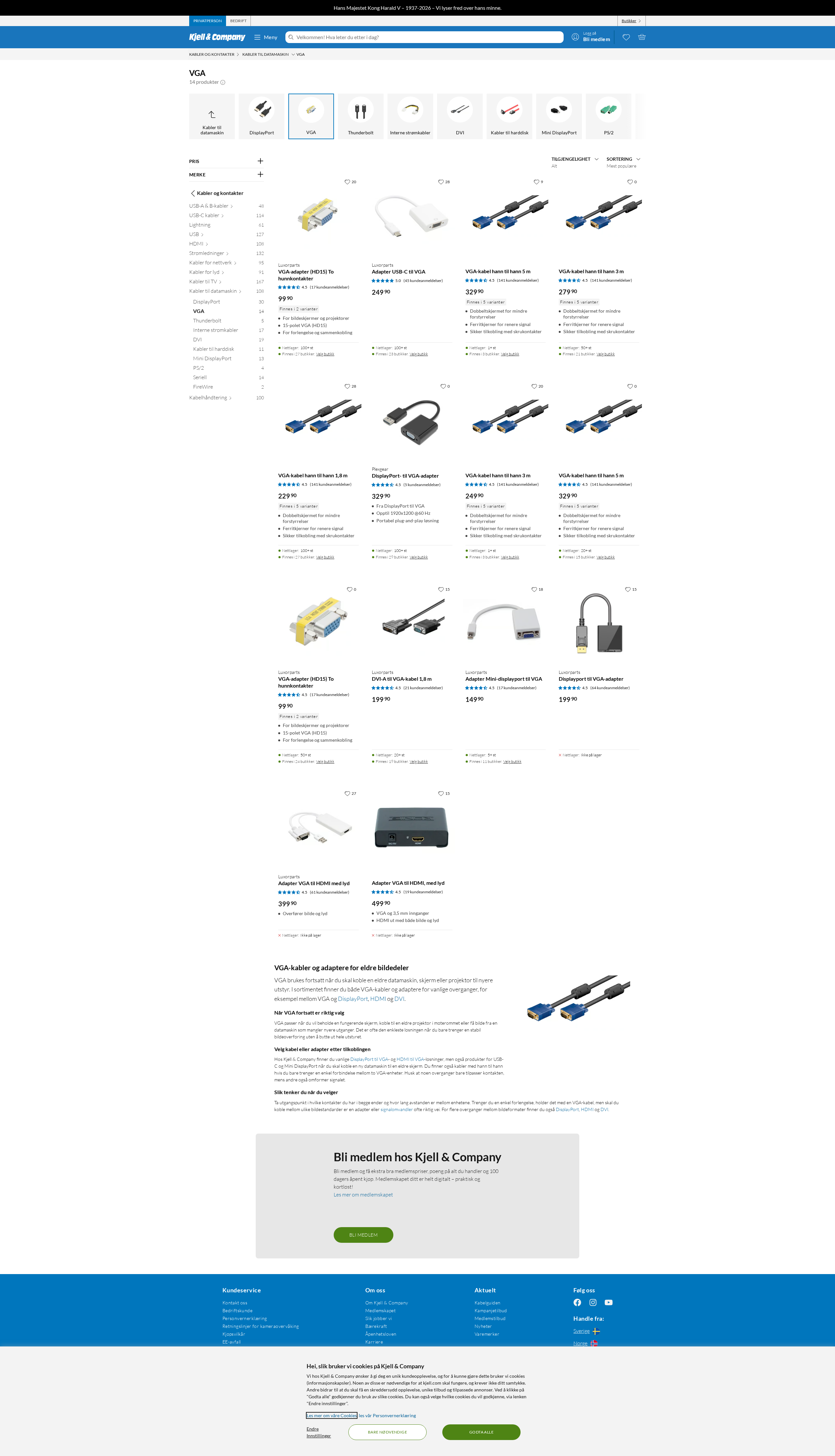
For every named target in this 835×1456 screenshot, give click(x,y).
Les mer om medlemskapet (363, 1194)
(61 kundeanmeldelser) (329, 892)
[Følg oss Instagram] (593, 1303)
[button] (223, 82)
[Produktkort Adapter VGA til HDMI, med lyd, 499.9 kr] (412, 827)
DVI (399, 998)
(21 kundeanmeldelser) (423, 687)
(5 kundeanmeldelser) (422, 484)
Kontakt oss (235, 1302)
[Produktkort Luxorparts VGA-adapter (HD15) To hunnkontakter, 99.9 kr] (318, 216)
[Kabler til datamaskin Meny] (293, 54)
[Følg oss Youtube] (609, 1303)
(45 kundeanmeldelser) (423, 280)
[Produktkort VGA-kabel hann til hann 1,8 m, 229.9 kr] (318, 420)
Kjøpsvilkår (234, 1334)
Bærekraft (376, 1326)
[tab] (207, 21)
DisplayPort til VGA (369, 1059)
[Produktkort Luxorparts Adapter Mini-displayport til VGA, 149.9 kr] (506, 623)
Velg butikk (325, 353)
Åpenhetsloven (380, 1334)
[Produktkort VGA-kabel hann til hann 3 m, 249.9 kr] (506, 420)
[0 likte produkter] (626, 37)
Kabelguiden (488, 1302)
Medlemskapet (380, 1310)
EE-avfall (231, 1342)
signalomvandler (397, 1109)
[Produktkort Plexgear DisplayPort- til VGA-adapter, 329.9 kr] (412, 420)
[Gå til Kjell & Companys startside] (219, 37)
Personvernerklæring (244, 1318)
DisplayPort (353, 998)
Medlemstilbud (490, 1318)
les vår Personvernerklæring (387, 1415)
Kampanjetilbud (491, 1310)
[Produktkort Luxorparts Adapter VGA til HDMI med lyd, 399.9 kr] (318, 827)
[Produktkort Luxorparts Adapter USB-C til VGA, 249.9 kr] (412, 216)
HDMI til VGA (410, 1059)
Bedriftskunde (237, 1310)
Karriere (374, 1342)
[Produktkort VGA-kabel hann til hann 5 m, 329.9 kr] (506, 216)
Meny (271, 37)
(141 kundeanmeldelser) (518, 280)
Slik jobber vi (378, 1318)
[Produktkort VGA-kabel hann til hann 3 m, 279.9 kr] (599, 216)
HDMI (378, 998)
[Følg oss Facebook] (577, 1303)
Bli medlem (363, 1235)
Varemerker (487, 1334)
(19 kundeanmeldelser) (423, 891)
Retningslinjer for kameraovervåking (260, 1326)
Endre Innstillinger (319, 1432)
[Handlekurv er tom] (642, 37)
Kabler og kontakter (220, 193)
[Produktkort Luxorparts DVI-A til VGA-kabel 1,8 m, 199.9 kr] (412, 623)
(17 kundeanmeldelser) (329, 287)
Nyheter (483, 1326)
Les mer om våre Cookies (332, 1415)
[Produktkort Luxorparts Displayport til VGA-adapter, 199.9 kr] (599, 623)
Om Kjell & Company (386, 1302)
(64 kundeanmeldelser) (610, 687)
